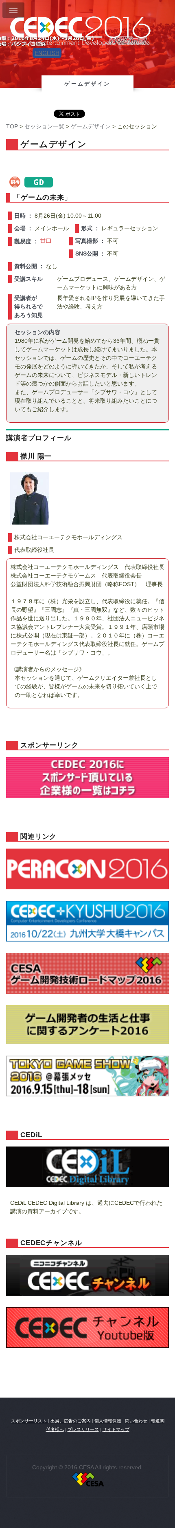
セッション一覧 (44, 126)
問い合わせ (136, 1420)
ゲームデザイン (91, 126)
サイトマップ (116, 1429)
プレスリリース (83, 1429)
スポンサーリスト (29, 1420)
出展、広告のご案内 (70, 1420)
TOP (12, 126)
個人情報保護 (107, 1420)
